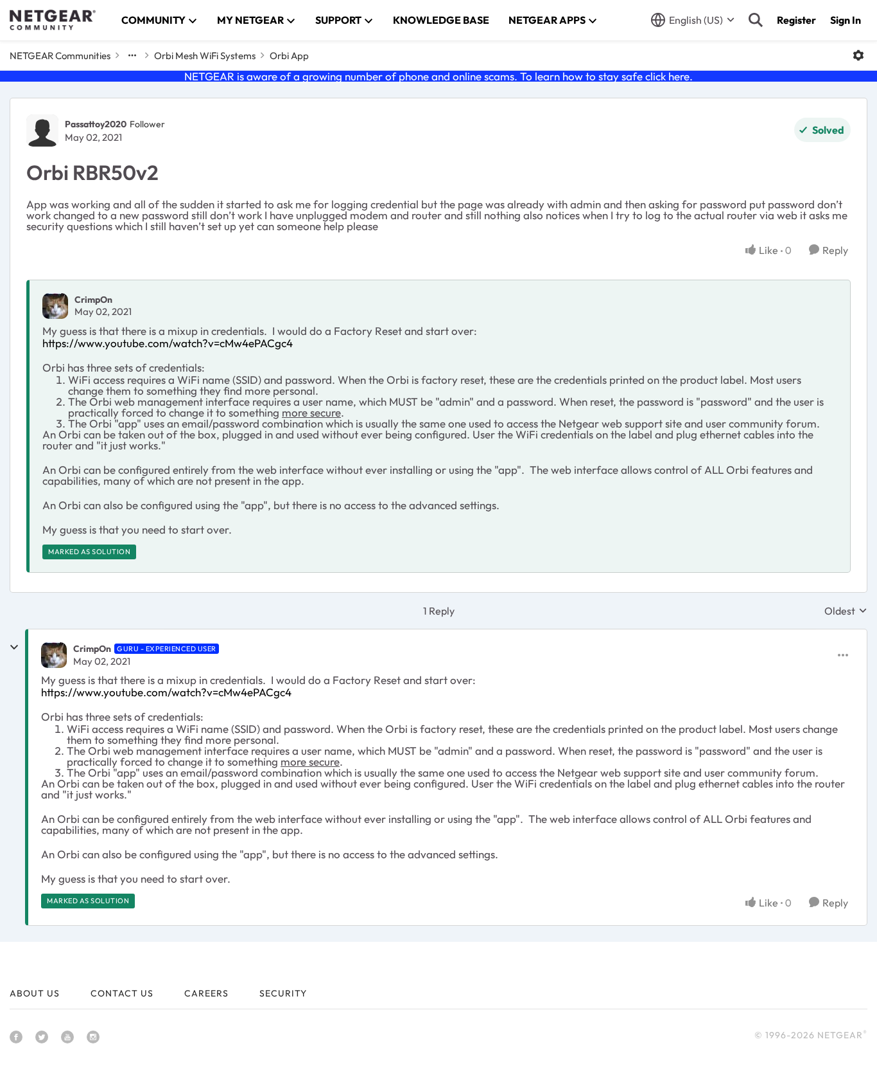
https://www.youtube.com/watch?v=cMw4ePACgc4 (167, 343)
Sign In (845, 20)
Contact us (122, 993)
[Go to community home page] (53, 20)
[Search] (755, 20)
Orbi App (289, 56)
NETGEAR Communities (60, 56)
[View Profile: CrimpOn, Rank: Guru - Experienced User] (54, 655)
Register (796, 20)
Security (283, 993)
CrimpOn (93, 299)
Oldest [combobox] (845, 611)
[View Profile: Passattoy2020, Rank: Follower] (42, 130)
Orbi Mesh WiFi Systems (205, 56)
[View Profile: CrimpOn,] (55, 306)
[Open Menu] (858, 55)
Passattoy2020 (95, 124)
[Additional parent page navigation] (132, 55)
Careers (206, 993)
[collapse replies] (14, 647)
